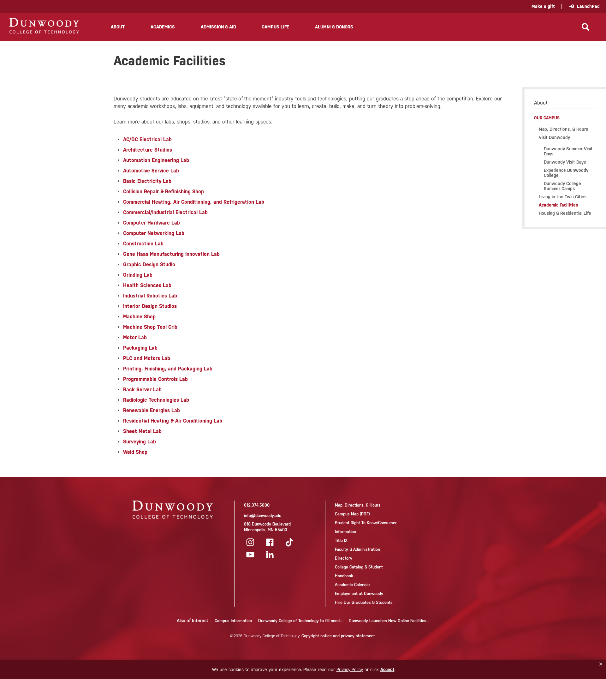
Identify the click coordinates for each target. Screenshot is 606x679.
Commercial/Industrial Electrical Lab (165, 212)
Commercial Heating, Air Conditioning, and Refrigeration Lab (193, 202)
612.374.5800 (257, 505)
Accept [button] (387, 669)
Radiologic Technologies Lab (156, 400)
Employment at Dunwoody (359, 593)
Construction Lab (143, 244)
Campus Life (275, 26)
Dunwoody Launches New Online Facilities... (389, 620)
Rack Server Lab (142, 390)
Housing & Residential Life (565, 213)
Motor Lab (135, 337)
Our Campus (547, 118)
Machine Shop (139, 317)
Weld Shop (135, 452)
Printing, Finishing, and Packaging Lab (167, 369)
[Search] (585, 27)
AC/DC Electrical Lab (147, 139)
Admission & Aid (218, 26)
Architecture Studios (147, 150)
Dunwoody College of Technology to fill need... (300, 620)
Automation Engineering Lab (156, 160)
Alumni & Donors (334, 26)
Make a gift (543, 6)
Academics (163, 26)
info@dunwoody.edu (262, 515)
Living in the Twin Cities (562, 196)
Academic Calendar (352, 584)
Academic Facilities (558, 204)
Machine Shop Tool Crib (150, 327)
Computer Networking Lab (153, 233)
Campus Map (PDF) (352, 514)
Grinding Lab (137, 275)
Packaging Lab (140, 348)
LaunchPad (588, 6)
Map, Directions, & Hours (563, 129)
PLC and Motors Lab (146, 358)
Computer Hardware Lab (151, 223)
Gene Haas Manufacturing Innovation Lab (171, 254)
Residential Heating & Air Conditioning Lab (172, 421)
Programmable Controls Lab (155, 379)
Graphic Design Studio (149, 264)
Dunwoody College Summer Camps (562, 186)
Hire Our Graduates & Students (364, 602)
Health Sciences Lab (147, 285)
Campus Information (233, 620)
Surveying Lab (139, 442)
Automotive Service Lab (151, 171)
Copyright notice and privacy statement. (338, 636)
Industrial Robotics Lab (150, 296)
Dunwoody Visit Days (565, 162)
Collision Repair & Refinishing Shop (163, 192)
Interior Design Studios (150, 306)
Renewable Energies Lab (151, 410)
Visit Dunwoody (554, 137)
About (118, 26)
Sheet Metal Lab (142, 431)
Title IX (341, 540)
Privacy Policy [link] (349, 669)
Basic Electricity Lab (147, 181)
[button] (601, 664)
